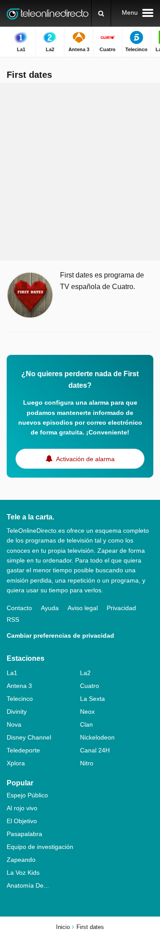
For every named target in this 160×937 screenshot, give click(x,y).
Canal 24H (95, 750)
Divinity (17, 711)
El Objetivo (22, 820)
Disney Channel (29, 737)
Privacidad (121, 607)
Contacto (19, 607)
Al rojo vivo (22, 808)
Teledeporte (23, 750)
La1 (12, 672)
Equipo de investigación (40, 846)
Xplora (16, 763)
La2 (85, 672)
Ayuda (50, 607)
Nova (14, 724)
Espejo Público (27, 795)
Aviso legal (83, 607)
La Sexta (92, 698)
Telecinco (20, 698)
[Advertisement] (80, 172)
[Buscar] (101, 13)
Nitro (86, 763)
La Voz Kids (23, 872)
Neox (87, 711)
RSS (13, 619)
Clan (86, 724)
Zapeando (21, 859)
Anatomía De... (28, 885)
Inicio (63, 927)
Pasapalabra (24, 833)
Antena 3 (19, 685)
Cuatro (89, 685)
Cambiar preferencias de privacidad (60, 635)
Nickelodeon (97, 737)
